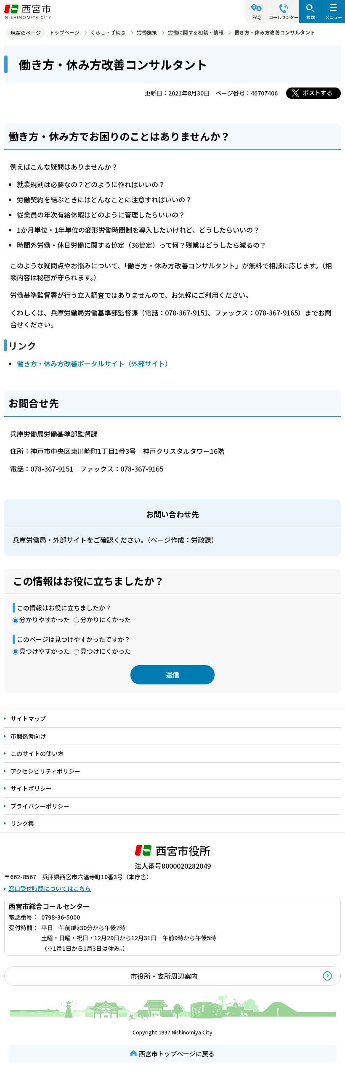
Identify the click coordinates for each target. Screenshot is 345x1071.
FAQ (256, 17)
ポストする (317, 92)
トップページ (64, 32)
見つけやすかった (44, 651)
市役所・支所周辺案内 (164, 976)
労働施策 (147, 32)
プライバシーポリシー (40, 806)
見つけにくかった (105, 651)
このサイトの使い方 (37, 753)
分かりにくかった (105, 619)
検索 (310, 17)
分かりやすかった (44, 619)
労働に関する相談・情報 (195, 32)
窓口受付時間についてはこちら (49, 888)
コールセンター (283, 17)
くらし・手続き (108, 32)
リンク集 (22, 823)
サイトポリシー (31, 788)
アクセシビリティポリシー (45, 771)
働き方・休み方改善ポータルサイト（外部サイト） (94, 363)
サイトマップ (28, 718)
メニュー (333, 17)
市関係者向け (28, 736)
